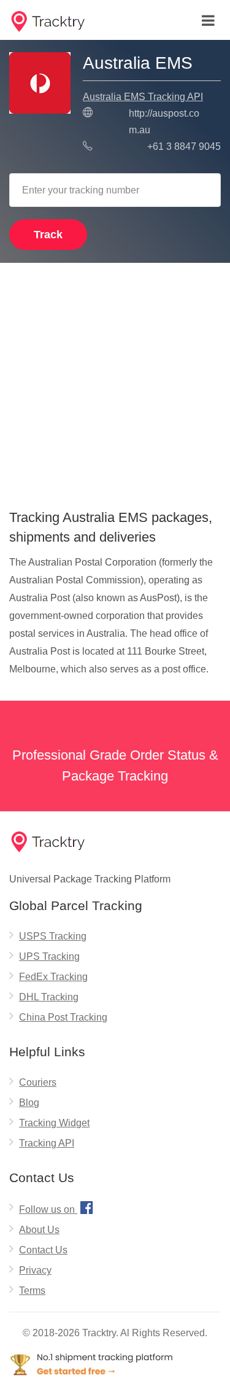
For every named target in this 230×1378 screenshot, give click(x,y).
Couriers (37, 1082)
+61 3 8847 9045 (184, 146)
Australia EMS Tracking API (143, 96)
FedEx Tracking (53, 976)
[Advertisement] (115, 382)
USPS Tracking (52, 936)
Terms (32, 1290)
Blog (29, 1102)
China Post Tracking (63, 1017)
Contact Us (43, 1250)
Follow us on (56, 1207)
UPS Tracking (49, 956)
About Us (39, 1229)
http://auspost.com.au (164, 121)
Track (48, 234)
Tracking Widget (54, 1123)
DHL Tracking (49, 997)
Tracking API (46, 1143)
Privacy (35, 1270)
